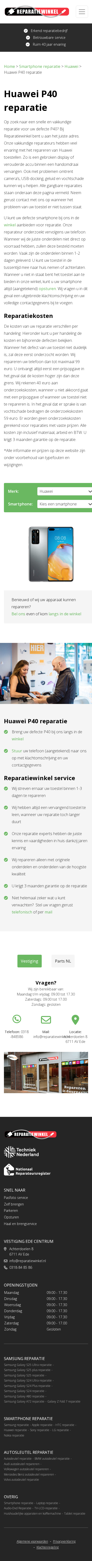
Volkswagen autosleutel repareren (26, 1469)
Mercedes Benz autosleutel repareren (29, 1474)
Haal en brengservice (20, 1223)
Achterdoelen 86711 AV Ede (21, 1252)
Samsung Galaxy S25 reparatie (24, 1375)
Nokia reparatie (14, 1435)
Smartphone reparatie (18, 1503)
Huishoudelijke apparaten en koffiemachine (32, 1513)
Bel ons (18, 614)
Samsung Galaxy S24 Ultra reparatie (28, 1380)
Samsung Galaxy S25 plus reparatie (27, 1370)
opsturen (47, 288)
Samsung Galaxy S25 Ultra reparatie (28, 1365)
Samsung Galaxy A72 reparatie (24, 1401)
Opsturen (11, 1217)
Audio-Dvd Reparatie (17, 1508)
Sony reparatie (39, 1430)
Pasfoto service (16, 1197)
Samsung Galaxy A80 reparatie (24, 1396)
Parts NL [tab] (63, 961)
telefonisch (22, 912)
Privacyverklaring (64, 1541)
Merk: (13, 491)
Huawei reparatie (15, 1430)
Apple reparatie (42, 1425)
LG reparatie (60, 1430)
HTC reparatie (64, 1425)
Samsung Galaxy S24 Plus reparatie (27, 1386)
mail (48, 912)
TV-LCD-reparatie (46, 1508)
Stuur (17, 751)
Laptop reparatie (47, 1503)
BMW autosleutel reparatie (52, 1458)
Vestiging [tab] (29, 961)
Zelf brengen (14, 1204)
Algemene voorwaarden (32, 1541)
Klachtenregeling (48, 1547)
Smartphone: (20, 504)
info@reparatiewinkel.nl (27, 1260)
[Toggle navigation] (82, 12)
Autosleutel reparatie (18, 1458)
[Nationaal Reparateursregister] (27, 1169)
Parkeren (11, 1210)
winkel (10, 225)
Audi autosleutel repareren (21, 1464)
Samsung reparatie (16, 1425)
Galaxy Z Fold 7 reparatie (63, 1401)
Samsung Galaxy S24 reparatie (24, 1391)
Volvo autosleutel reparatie (21, 1479)
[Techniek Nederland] (21, 1152)
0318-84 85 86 (20, 1267)
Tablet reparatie (74, 1513)
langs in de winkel (65, 614)
